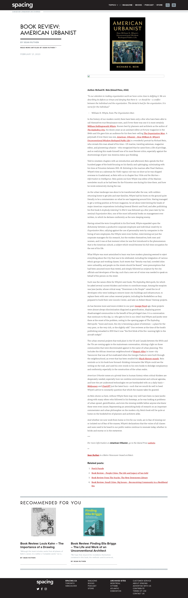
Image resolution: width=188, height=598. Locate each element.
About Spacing (140, 583)
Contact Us (139, 593)
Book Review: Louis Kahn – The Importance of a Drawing (42, 545)
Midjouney (92, 386)
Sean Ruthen (31, 42)
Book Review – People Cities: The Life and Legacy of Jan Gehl (120, 473)
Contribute (139, 588)
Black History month (149, 358)
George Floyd (141, 306)
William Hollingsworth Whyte (101, 126)
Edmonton (115, 591)
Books (138, 5)
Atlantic (114, 588)
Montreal (115, 583)
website (151, 442)
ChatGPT (106, 386)
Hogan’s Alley (139, 351)
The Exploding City (96, 129)
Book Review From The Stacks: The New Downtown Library (120, 477)
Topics (112, 5)
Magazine (127, 5)
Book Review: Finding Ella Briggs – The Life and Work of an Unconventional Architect (93, 547)
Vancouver (71, 586)
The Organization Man (154, 133)
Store (160, 5)
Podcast (149, 5)
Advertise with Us (142, 586)
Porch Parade (98, 468)
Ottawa (114, 586)
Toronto (70, 583)
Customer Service (142, 580)
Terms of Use (139, 591)
